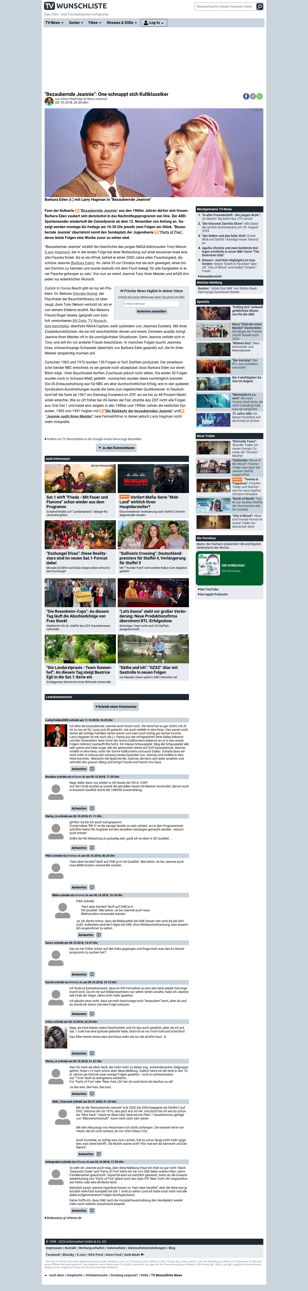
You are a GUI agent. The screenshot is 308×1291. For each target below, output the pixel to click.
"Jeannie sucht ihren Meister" (69, 416)
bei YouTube (209, 589)
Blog (172, 1248)
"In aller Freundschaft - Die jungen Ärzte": (231, 216)
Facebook (53, 1254)
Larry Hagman (57, 252)
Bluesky (68, 1254)
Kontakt (70, 1248)
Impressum (54, 1248)
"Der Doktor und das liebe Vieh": (230, 239)
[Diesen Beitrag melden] (92, 769)
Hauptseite (75, 1275)
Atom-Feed (114, 1254)
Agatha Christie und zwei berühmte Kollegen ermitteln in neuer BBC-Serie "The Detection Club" (230, 251)
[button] (246, 96)
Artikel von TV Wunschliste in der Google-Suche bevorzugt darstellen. (94, 439)
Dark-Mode (132, 1254)
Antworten (79, 769)
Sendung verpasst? (124, 1275)
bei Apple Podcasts (214, 594)
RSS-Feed (95, 1254)
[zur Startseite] (75, 4)
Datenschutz (116, 1248)
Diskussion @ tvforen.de (64, 1218)
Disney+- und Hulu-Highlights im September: (230, 265)
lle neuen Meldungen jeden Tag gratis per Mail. (151, 297)
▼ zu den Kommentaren (116, 448)
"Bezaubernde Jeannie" (99, 210)
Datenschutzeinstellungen (147, 1248)
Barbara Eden (82, 263)
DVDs (144, 1275)
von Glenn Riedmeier (69, 99)
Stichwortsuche (96, 1275)
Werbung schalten (92, 1248)
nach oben (56, 1275)
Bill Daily (79, 321)
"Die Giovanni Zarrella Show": (230, 227)
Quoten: (227, 290)
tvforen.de (78, 776)
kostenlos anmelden (151, 311)
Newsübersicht (211, 276)
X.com (81, 1254)
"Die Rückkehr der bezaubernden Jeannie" (138, 411)
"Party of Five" (170, 232)
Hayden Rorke (85, 294)
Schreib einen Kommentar (117, 707)
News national (97, 99)
